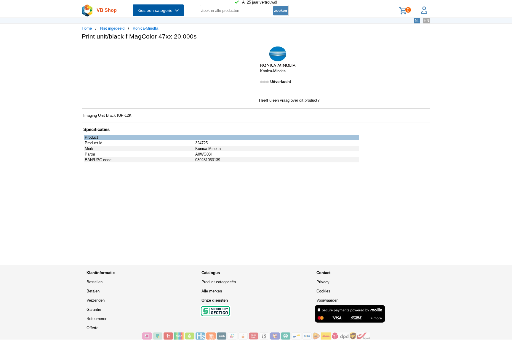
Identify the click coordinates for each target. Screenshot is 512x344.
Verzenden (96, 300)
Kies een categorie (156, 10)
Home (87, 28)
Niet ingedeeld (112, 28)
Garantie (94, 309)
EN (426, 20)
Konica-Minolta (145, 28)
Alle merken (211, 291)
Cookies (323, 291)
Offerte (92, 328)
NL (417, 20)
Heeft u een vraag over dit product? (289, 100)
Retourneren (97, 318)
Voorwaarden (327, 300)
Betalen (93, 291)
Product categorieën (218, 282)
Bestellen (95, 282)
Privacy (322, 282)
